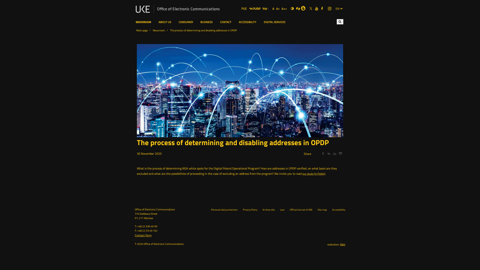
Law (282, 210)
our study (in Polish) (313, 174)
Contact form (143, 235)
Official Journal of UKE (301, 210)
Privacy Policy (250, 210)
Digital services (274, 22)
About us (165, 22)
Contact (225, 22)
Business (206, 22)
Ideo (342, 244)
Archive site (268, 210)
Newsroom (143, 22)
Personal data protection (224, 210)
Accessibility (247, 22)
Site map (322, 210)
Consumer (186, 22)
